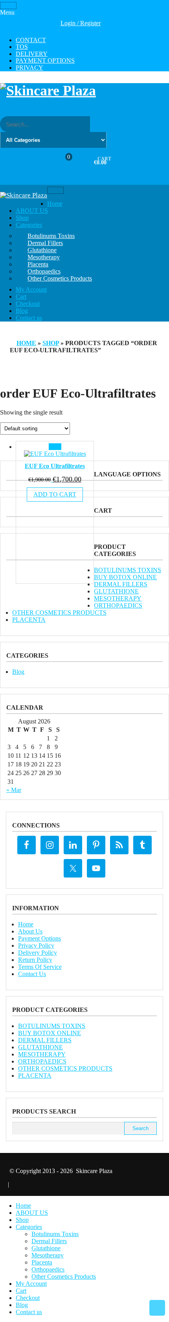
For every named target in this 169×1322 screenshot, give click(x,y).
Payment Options (45, 60)
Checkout (28, 303)
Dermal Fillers (45, 243)
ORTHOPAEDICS (118, 605)
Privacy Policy (36, 945)
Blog (22, 310)
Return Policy (35, 959)
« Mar (13, 790)
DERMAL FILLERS (120, 584)
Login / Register (81, 23)
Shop (22, 217)
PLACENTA (29, 619)
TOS (22, 46)
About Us (30, 931)
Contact (31, 40)
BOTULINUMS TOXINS (127, 570)
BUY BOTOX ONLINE (125, 577)
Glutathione (42, 250)
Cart (21, 296)
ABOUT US (32, 210)
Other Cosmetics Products (60, 278)
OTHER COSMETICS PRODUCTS (59, 612)
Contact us (29, 317)
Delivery (32, 53)
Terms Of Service (40, 966)
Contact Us (32, 974)
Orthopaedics (44, 271)
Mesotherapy (44, 257)
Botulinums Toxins (51, 235)
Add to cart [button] (54, 494)
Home (54, 203)
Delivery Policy (37, 952)
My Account (31, 289)
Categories (29, 224)
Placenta (38, 264)
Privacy (29, 67)
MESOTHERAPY (117, 598)
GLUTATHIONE (116, 591)
